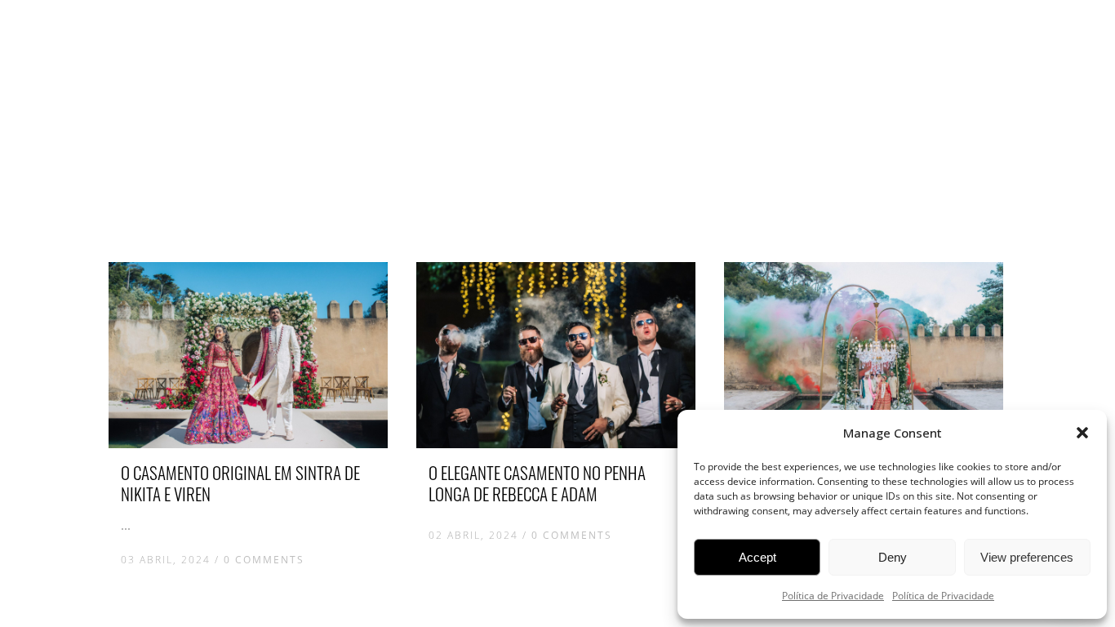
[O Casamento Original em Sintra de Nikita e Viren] (248, 355)
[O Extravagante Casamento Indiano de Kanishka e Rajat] (863, 355)
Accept (757, 557)
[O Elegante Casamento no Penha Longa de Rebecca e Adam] (555, 355)
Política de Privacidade (833, 596)
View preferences (1026, 557)
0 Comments (264, 560)
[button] (1082, 433)
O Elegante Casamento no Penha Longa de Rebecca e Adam (537, 483)
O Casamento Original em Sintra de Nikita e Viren (240, 483)
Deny (892, 557)
